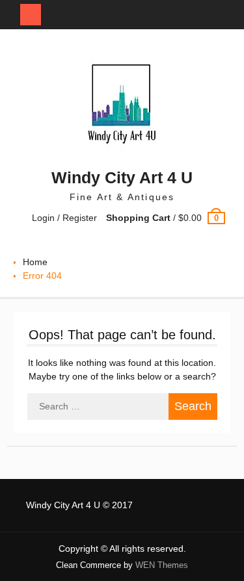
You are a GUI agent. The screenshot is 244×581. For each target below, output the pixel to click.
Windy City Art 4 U (122, 177)
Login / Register (64, 218)
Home (35, 262)
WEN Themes (161, 565)
